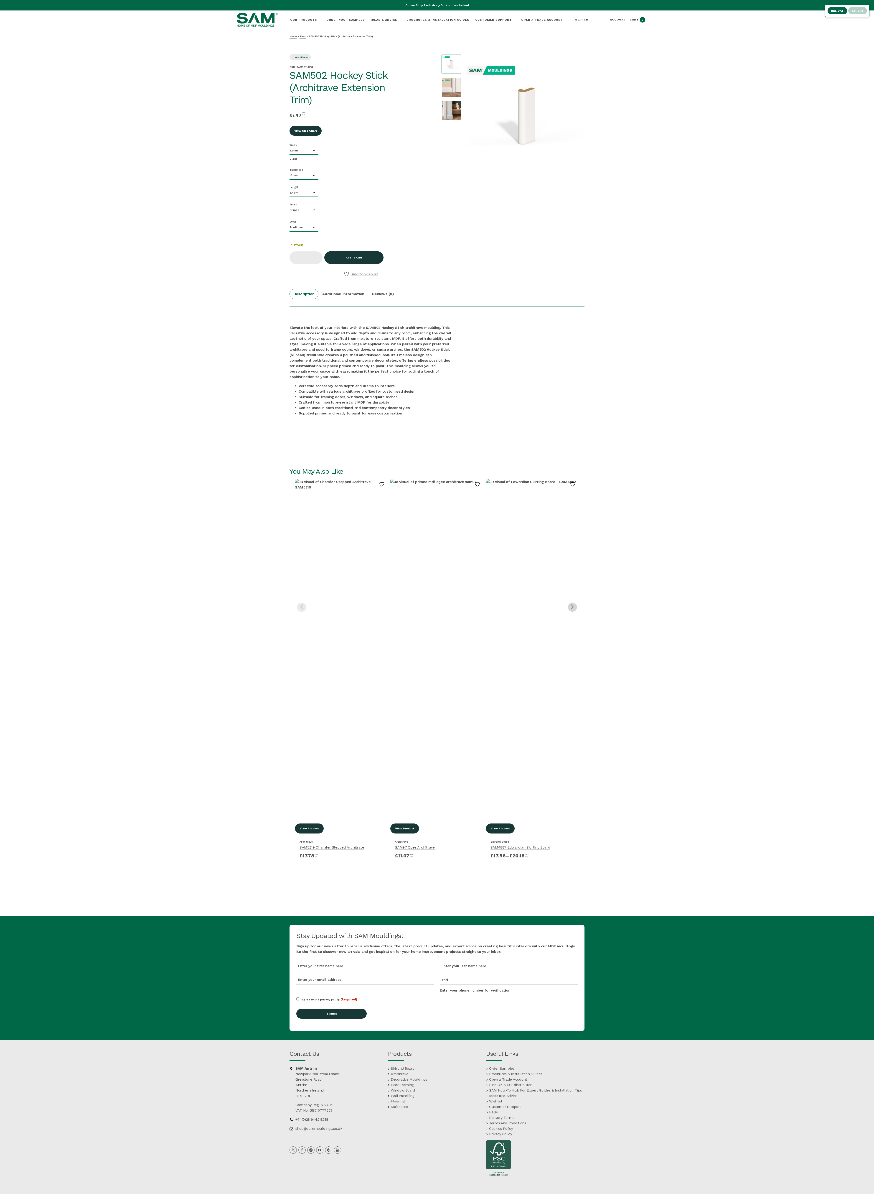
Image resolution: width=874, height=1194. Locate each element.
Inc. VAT (837, 11)
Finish (293, 204)
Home (293, 36)
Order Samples (502, 1068)
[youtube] (319, 1150)
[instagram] (311, 1150)
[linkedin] (337, 1150)
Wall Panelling (402, 1096)
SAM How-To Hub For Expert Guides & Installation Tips (535, 1090)
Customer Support (505, 1107)
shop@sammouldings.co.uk (318, 1128)
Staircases (399, 1107)
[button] (583, 20)
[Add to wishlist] (382, 484)
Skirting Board (499, 841)
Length (294, 187)
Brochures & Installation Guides (515, 1074)
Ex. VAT (858, 11)
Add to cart (354, 257)
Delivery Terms (501, 1117)
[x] (293, 1150)
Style (293, 222)
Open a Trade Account (508, 1079)
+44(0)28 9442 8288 (311, 1119)
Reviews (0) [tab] (383, 294)
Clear (293, 158)
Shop (303, 36)
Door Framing (402, 1085)
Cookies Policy (501, 1128)
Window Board (403, 1090)
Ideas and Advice (503, 1096)
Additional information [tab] (343, 294)
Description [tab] (304, 294)
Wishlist (495, 1101)
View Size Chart (305, 130)
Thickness (296, 170)
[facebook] (302, 1150)
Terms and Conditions (507, 1123)
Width (293, 145)
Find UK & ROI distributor (510, 1085)
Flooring (397, 1101)
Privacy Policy (500, 1134)
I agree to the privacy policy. (328, 999)
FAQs (493, 1112)
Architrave (301, 57)
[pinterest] (328, 1150)
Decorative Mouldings (409, 1079)
